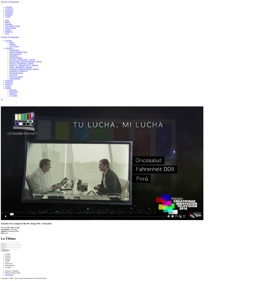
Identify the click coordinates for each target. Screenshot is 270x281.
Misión (11, 42)
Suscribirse (5, 250)
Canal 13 (20, 77)
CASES (7, 17)
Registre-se (8, 32)
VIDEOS (8, 88)
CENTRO (8, 7)
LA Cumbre (13, 96)
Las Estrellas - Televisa (34, 61)
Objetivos (12, 44)
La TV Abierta (14, 46)
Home (7, 20)
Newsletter (8, 24)
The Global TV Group (12, 26)
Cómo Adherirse (10, 28)
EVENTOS (9, 13)
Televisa (19, 58)
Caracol (18, 54)
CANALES (9, 9)
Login (7, 33)
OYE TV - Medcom (31, 65)
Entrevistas (13, 90)
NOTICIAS (9, 11)
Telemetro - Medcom (32, 69)
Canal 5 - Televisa (29, 60)
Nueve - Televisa (28, 63)
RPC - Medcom (27, 67)
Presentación (13, 92)
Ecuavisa (20, 73)
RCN (16, 56)
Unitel (17, 50)
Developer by (9, 275)
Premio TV (13, 94)
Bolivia (7, 22)
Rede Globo (23, 52)
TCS (15, 75)
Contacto (8, 30)
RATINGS (8, 15)
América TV (23, 71)
